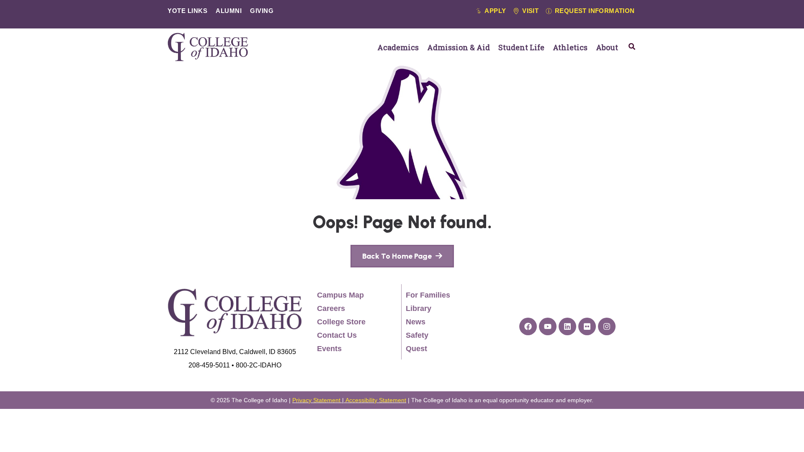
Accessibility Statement (375, 400)
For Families (428, 295)
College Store (341, 322)
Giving (261, 10)
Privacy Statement (316, 400)
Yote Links (187, 10)
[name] (402, 256)
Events (329, 348)
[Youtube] (548, 326)
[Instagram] (607, 326)
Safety (417, 335)
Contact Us (337, 335)
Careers (331, 308)
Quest (416, 348)
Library (418, 308)
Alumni (229, 10)
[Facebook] (528, 326)
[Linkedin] (567, 326)
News (415, 322)
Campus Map (340, 295)
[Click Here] (632, 46)
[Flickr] (587, 326)
